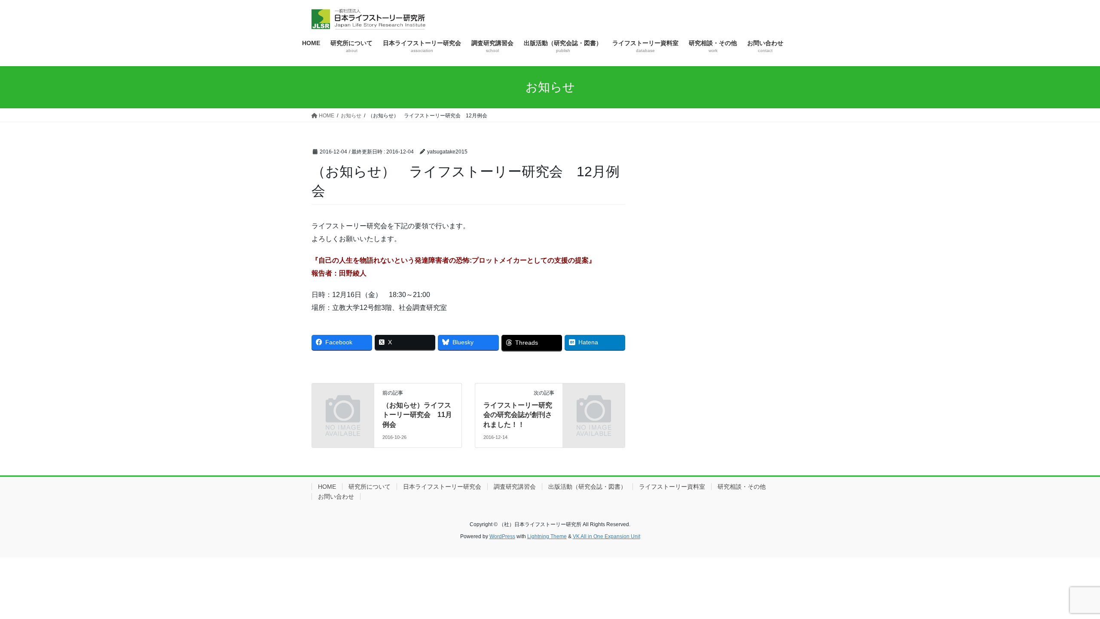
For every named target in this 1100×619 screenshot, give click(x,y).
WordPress (502, 536)
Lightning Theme (547, 536)
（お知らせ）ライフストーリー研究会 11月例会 (417, 414)
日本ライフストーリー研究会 (442, 486)
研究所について (369, 486)
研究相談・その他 (742, 486)
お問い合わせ (336, 496)
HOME (327, 486)
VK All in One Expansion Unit (606, 536)
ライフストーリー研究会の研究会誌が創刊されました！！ (517, 414)
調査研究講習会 (515, 486)
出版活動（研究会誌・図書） (587, 486)
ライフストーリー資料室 (672, 486)
